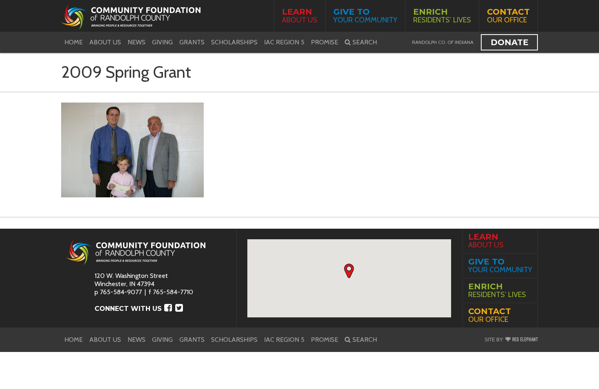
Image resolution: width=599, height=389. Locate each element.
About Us (299, 15)
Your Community (365, 15)
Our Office (508, 15)
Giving (162, 42)
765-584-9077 (121, 292)
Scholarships (234, 42)
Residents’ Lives (442, 15)
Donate (510, 42)
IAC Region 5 (284, 42)
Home (73, 42)
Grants (192, 42)
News (136, 42)
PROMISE (324, 42)
